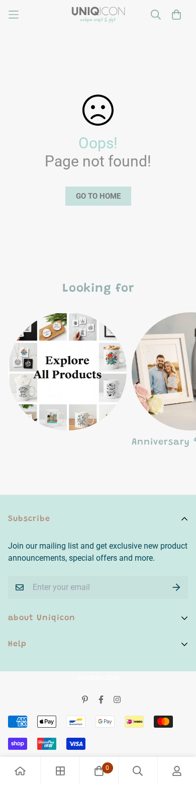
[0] (99, 771)
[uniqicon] (98, 15)
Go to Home (98, 196)
